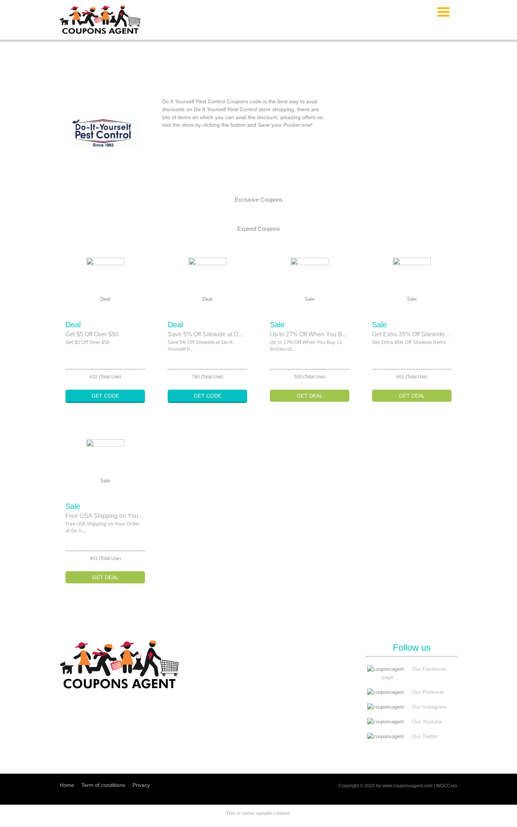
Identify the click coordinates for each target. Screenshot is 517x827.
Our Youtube (427, 721)
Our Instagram (429, 707)
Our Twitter (425, 736)
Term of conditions (103, 785)
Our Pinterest (428, 692)
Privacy (141, 785)
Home (67, 785)
